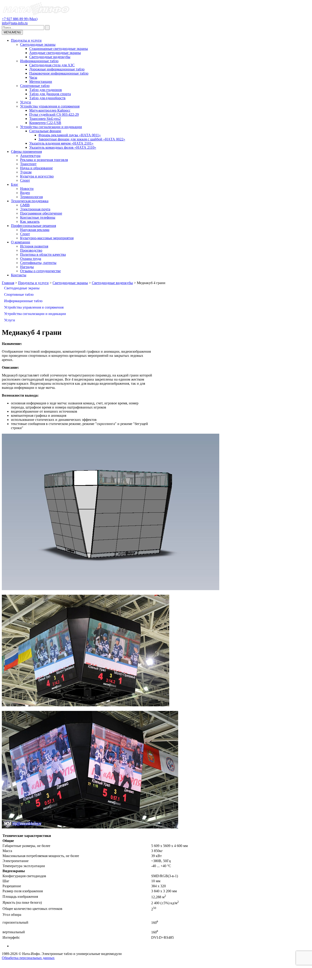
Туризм (26, 172)
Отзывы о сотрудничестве (40, 271)
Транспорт (28, 164)
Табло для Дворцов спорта (50, 94)
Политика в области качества (43, 254)
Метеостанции (40, 81)
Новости (27, 189)
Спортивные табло (35, 86)
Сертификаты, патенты (38, 263)
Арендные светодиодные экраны (55, 53)
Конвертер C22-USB (45, 123)
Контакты (18, 275)
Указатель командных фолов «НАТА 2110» (62, 147)
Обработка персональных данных (28, 958)
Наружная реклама (34, 230)
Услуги (25, 102)
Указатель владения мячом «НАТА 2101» (61, 143)
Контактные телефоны (37, 217)
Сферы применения (26, 151)
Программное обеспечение (41, 213)
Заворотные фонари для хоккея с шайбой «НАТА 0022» (81, 139)
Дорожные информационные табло (57, 69)
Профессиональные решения (33, 226)
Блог (14, 184)
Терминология (31, 197)
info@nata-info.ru (15, 23)
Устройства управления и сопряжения (49, 106)
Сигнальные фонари (45, 131)
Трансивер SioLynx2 (45, 119)
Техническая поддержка (29, 201)
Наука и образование (36, 168)
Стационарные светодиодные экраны (58, 49)
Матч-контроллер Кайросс (49, 110)
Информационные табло (39, 61)
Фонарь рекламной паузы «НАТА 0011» (69, 135)
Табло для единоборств (47, 98)
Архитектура (30, 156)
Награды (27, 267)
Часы (33, 77)
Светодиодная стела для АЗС (52, 65)
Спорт (25, 180)
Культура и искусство (37, 176)
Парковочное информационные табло (58, 73)
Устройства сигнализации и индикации (51, 127)
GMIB (25, 205)
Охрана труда (30, 259)
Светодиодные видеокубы (49, 57)
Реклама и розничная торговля (44, 160)
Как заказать (30, 221)
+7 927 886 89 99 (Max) (19, 19)
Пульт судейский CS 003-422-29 (54, 114)
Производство (31, 250)
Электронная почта (35, 209)
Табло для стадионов (45, 90)
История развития (34, 246)
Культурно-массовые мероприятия (47, 238)
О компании (20, 242)
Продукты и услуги (26, 40)
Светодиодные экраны (38, 44)
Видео (25, 193)
